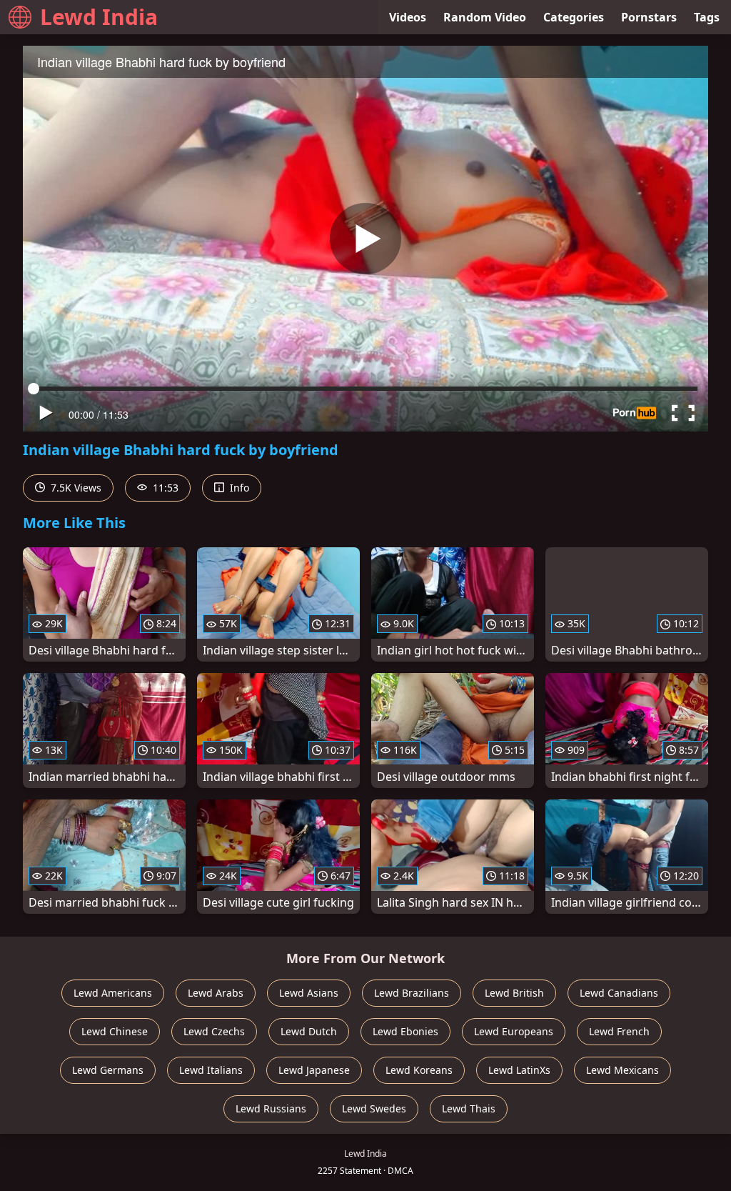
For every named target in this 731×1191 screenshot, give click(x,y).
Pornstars (649, 17)
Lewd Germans (107, 1070)
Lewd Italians (211, 1070)
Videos (407, 17)
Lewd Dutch (309, 1031)
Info (238, 487)
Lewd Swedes (374, 1108)
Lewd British (514, 993)
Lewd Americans (113, 993)
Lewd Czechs (214, 1031)
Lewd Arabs (215, 993)
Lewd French (619, 1031)
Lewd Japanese (314, 1070)
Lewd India (99, 16)
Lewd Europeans (513, 1031)
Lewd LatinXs (519, 1070)
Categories (573, 17)
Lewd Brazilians (411, 993)
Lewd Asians (308, 993)
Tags (707, 17)
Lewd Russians (271, 1108)
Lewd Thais (468, 1108)
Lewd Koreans (419, 1070)
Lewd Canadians (619, 993)
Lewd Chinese (114, 1031)
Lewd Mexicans (622, 1070)
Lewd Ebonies (405, 1031)
